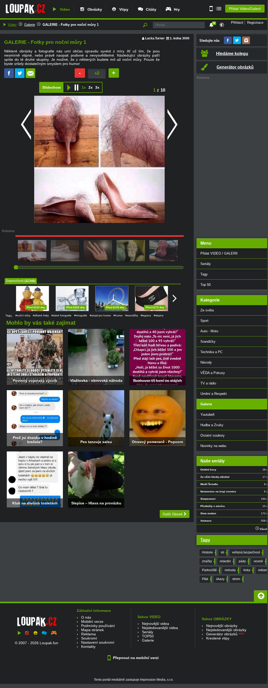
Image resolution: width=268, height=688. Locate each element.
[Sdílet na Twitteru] (20, 77)
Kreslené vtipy (217, 638)
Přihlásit (237, 23)
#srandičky (131, 315)
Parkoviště (210, 570)
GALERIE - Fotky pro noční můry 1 (71, 25)
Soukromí (89, 638)
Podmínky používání (98, 626)
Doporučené (15, 280)
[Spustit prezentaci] (69, 86)
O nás (86, 617)
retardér (226, 561)
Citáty (150, 9)
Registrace (255, 23)
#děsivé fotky (41, 315)
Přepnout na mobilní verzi (135, 658)
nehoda (231, 570)
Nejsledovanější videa (160, 628)
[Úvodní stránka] (25, 15)
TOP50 (148, 636)
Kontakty (88, 646)
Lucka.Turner (155, 38)
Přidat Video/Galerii (245, 9)
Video (64, 9)
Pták (206, 579)
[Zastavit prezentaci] (76, 86)
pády (243, 561)
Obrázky (93, 9)
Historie (208, 552)
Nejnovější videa (155, 623)
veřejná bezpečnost (247, 552)
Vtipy (122, 9)
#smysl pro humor (100, 315)
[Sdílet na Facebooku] (9, 77)
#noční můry (22, 315)
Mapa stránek (92, 630)
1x (84, 87)
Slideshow (51, 87)
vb (224, 552)
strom (237, 579)
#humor (118, 315)
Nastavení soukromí (97, 642)
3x (97, 87)
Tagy (205, 540)
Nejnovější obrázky (221, 626)
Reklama (88, 634)
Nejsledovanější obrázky (226, 630)
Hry (176, 9)
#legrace (146, 315)
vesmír (259, 561)
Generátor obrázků (221, 634)
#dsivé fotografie (61, 315)
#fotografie (80, 315)
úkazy (221, 579)
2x (90, 87)
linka (248, 570)
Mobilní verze (92, 621)
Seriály (147, 632)
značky (208, 561)
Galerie (29, 25)
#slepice (159, 315)
